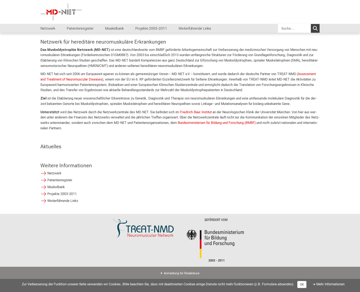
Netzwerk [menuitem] (47, 28)
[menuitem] (59, 28)
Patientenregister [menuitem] (80, 28)
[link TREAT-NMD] (143, 228)
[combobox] (299, 28)
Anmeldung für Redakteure (182, 273)
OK (302, 284)
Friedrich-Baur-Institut (196, 112)
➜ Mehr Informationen (329, 284)
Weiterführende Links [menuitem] (195, 28)
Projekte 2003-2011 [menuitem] (151, 28)
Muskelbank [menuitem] (114, 28)
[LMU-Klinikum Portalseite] (65, 12)
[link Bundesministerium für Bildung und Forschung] (216, 238)
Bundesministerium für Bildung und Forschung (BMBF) (217, 123)
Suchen (315, 28)
